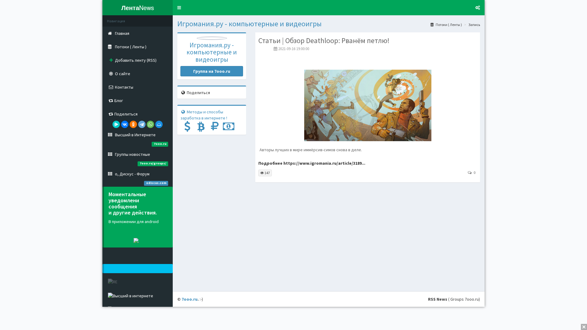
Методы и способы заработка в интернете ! (203, 115)
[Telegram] (142, 124)
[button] (179, 7)
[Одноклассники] (133, 124)
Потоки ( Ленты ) (448, 24)
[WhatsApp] (150, 124)
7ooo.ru (190, 299)
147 (267, 172)
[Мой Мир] (159, 124)
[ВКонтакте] (124, 124)
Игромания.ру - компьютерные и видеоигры (249, 23)
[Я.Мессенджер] (116, 124)
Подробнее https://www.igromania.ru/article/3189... (311, 163)
